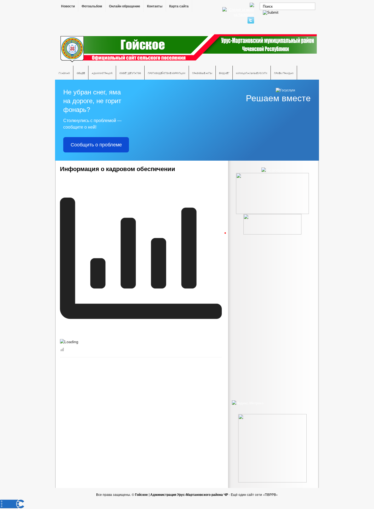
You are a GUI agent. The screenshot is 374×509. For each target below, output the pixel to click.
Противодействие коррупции (166, 72)
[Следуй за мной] (251, 22)
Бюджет (224, 72)
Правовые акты (202, 72)
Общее (81, 72)
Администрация (102, 72)
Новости (68, 6)
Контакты (154, 6)
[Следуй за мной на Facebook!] (238, 14)
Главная (64, 72)
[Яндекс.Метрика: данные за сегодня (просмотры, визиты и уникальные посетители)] (247, 403)
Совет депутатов (130, 72)
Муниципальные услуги (251, 72)
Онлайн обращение (124, 6)
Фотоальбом (92, 6)
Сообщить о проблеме (96, 145)
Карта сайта (179, 6)
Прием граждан (284, 72)
